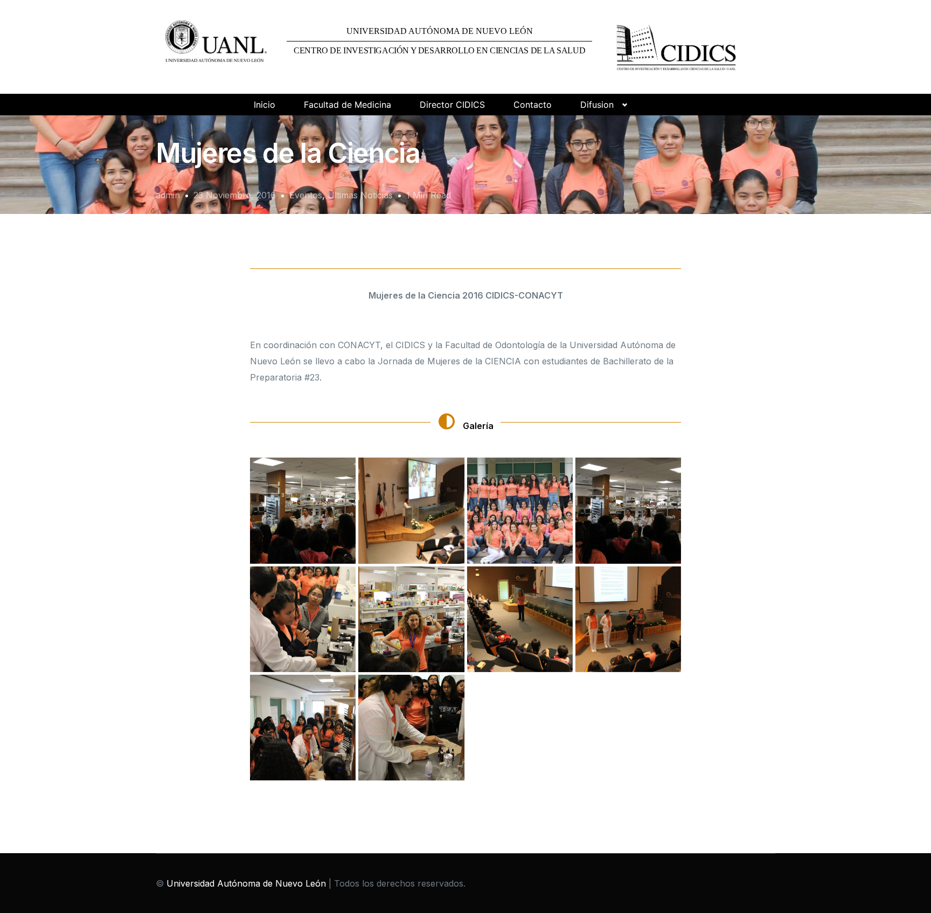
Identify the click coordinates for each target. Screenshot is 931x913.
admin (168, 195)
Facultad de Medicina (347, 104)
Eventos (305, 195)
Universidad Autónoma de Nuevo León (246, 883)
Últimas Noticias (360, 195)
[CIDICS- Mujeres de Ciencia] (303, 510)
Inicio (264, 104)
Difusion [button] (597, 104)
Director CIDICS (452, 104)
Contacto (532, 104)
